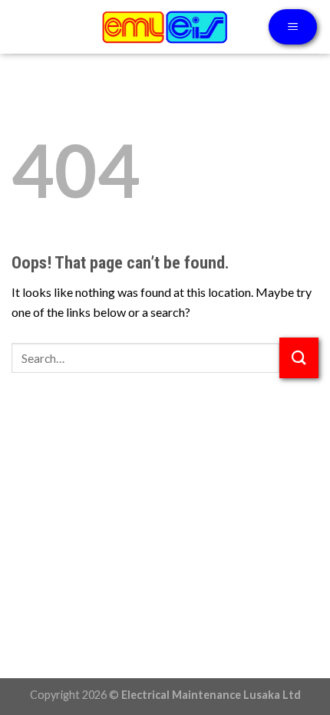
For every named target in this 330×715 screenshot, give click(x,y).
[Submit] (298, 358)
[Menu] (293, 27)
